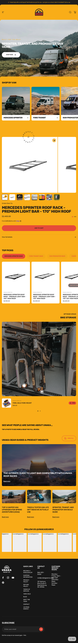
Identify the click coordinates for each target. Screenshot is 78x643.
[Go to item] (5, 197)
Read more (6, 481)
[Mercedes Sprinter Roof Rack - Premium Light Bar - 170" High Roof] (45, 276)
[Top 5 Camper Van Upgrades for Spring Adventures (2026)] (14, 496)
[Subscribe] (41, 629)
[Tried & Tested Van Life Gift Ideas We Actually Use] (39, 496)
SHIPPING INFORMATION (27, 576)
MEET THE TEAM (26, 600)
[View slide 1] (38, 411)
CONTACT (26, 604)
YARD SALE (27, 594)
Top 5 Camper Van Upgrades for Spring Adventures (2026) (12, 509)
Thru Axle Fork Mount (22, 403)
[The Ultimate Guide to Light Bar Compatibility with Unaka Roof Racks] (39, 465)
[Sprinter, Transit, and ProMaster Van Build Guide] (64, 496)
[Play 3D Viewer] (54, 140)
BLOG (25, 597)
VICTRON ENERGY (26, 608)
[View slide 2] (40, 411)
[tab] (13, 256)
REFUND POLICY (26, 585)
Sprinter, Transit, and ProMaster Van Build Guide (63, 509)
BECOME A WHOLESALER (27, 571)
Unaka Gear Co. (7, 203)
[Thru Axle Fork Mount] (6, 403)
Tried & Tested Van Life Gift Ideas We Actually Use (38, 509)
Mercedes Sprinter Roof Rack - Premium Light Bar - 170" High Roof (44, 296)
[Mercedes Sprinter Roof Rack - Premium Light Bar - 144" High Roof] (16, 276)
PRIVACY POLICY (26, 581)
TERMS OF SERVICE (26, 590)
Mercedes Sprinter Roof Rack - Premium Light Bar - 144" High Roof (15, 296)
